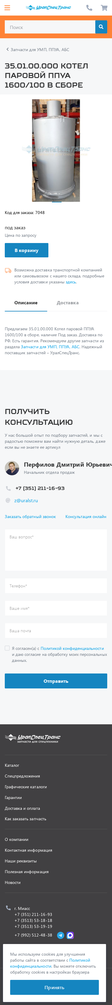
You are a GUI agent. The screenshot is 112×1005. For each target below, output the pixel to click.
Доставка (68, 302)
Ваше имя (20, 608)
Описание (26, 302)
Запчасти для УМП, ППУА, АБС (50, 346)
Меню (7, 8)
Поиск (101, 26)
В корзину (27, 250)
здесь (71, 282)
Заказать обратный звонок (30, 516)
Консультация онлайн (86, 516)
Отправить (56, 681)
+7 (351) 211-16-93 (89, 8)
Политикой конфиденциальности (72, 648)
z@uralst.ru (26, 500)
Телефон (18, 586)
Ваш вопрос (22, 537)
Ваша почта (20, 630)
